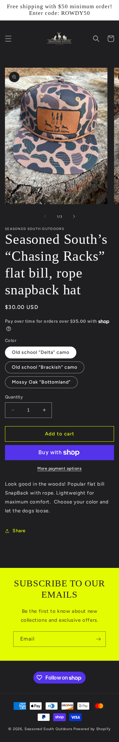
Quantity (14, 396)
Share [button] (19, 531)
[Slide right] (74, 216)
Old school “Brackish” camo (44, 367)
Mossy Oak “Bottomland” (41, 382)
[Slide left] (45, 216)
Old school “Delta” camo (40, 352)
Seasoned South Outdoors (48, 729)
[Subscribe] (98, 639)
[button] (8, 38)
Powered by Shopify (92, 729)
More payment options (59, 468)
